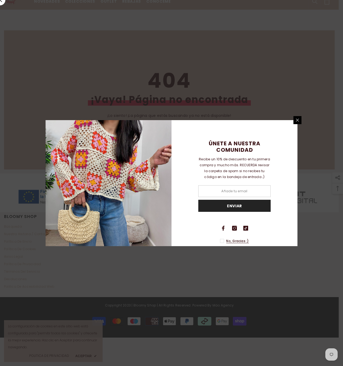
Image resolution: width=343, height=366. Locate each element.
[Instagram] (234, 228)
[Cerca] (297, 120)
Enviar (234, 205)
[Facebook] (223, 228)
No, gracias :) (237, 241)
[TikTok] (245, 228)
